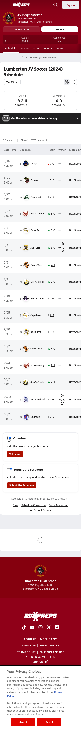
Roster (25, 48)
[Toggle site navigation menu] (5, 5)
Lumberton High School (40, 581)
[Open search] (55, 5)
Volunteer (15, 454)
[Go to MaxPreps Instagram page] (40, 627)
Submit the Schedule (21, 485)
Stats (36, 48)
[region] (40, 697)
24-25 (10, 82)
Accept (23, 722)
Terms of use (26, 652)
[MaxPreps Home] (21, 4)
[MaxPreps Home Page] (22, 58)
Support (38, 661)
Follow (60, 29)
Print (15, 505)
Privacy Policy (49, 645)
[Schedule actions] (74, 82)
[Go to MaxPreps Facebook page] (57, 627)
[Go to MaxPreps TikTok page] (24, 627)
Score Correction (58, 505)
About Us (30, 639)
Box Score (75, 163)
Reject (49, 722)
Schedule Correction (33, 505)
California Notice (51, 652)
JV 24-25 (19, 29)
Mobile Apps (48, 639)
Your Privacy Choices (40, 656)
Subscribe (29, 645)
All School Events (40, 510)
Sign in (71, 5)
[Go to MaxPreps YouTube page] (32, 627)
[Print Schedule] (67, 82)
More (60, 48)
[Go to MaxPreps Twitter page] (49, 627)
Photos (48, 48)
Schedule (10, 48)
